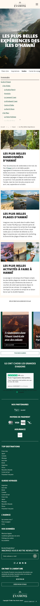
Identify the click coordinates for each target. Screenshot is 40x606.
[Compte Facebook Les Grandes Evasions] (22, 563)
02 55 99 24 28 (20, 579)
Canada (4, 456)
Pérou (3, 467)
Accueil (3, 127)
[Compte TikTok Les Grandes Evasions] (17, 563)
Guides (24, 71)
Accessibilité (5, 540)
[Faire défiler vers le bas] (20, 119)
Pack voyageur (6, 522)
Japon (3, 453)
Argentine (4, 465)
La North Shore (9, 109)
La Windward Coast (10, 101)
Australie (4, 460)
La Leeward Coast (10, 97)
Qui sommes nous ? (7, 519)
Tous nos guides (20, 353)
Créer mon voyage (20, 584)
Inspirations (15, 71)
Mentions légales (7, 533)
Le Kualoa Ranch (9, 90)
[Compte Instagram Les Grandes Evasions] (14, 563)
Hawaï (9, 168)
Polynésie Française (7, 474)
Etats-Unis (5, 451)
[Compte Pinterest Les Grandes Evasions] (25, 563)
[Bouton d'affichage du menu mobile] (36, 4)
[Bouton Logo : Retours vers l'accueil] (20, 4)
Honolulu (7, 93)
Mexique (4, 458)
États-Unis (5, 71)
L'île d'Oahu (6, 86)
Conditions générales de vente (11, 536)
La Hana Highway (10, 117)
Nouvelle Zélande (7, 470)
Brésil (3, 463)
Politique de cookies (8, 538)
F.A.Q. (3, 524)
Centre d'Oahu (9, 105)
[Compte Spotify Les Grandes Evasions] (20, 563)
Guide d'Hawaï (6, 82)
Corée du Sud (6, 472)
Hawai (14, 127)
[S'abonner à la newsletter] (35, 556)
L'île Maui (5, 113)
